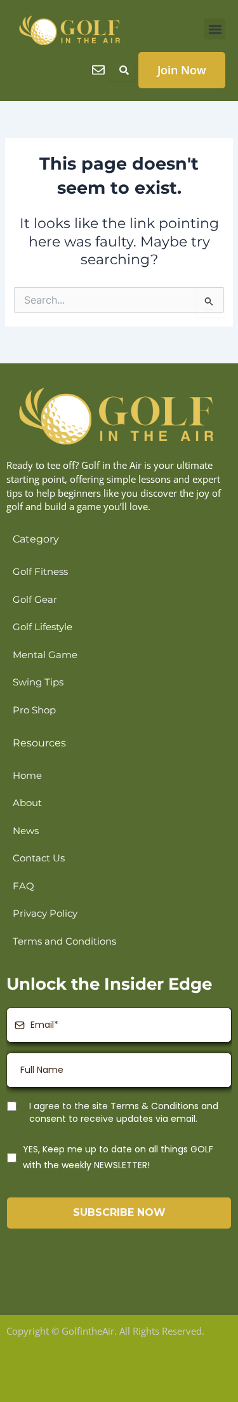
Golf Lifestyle (42, 627)
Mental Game (45, 655)
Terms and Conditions (64, 941)
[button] (214, 28)
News (26, 831)
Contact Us (39, 858)
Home (27, 775)
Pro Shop (34, 710)
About (27, 803)
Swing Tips (38, 682)
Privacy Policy (45, 913)
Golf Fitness (40, 571)
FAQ (23, 886)
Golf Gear (35, 599)
